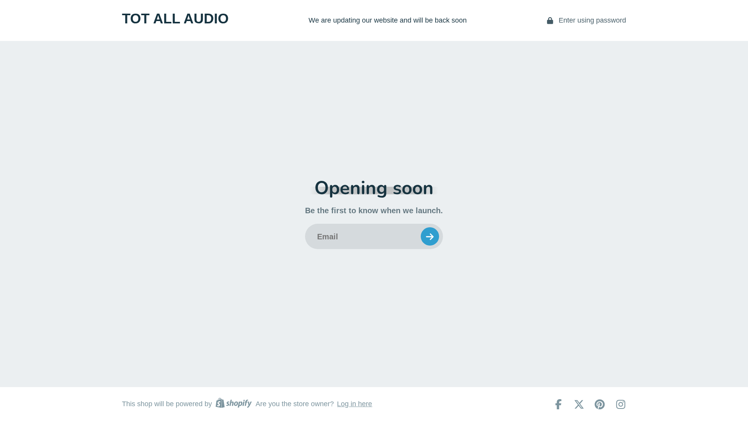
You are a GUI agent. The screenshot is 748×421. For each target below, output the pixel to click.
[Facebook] (558, 404)
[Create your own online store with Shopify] (233, 404)
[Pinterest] (600, 404)
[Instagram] (621, 404)
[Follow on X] (579, 404)
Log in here (354, 404)
